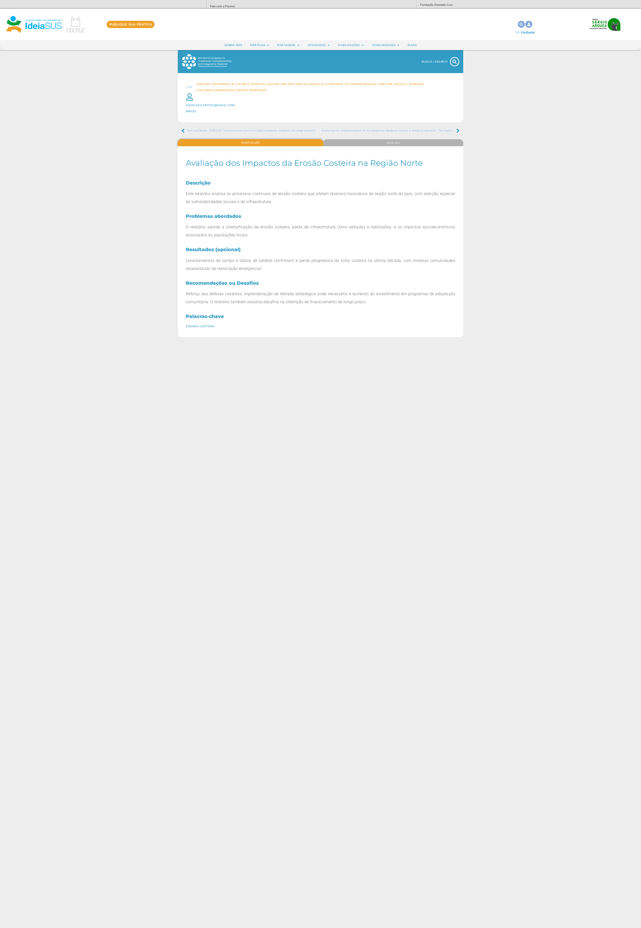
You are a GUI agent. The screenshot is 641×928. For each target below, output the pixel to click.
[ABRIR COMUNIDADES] (398, 45)
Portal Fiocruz (190, 4)
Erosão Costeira (200, 326)
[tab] (250, 142)
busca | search (434, 61)
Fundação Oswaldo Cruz (436, 4)
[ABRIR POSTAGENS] (298, 45)
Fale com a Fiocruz (222, 6)
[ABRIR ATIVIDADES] (328, 45)
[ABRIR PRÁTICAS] (267, 45)
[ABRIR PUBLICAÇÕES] (362, 45)
